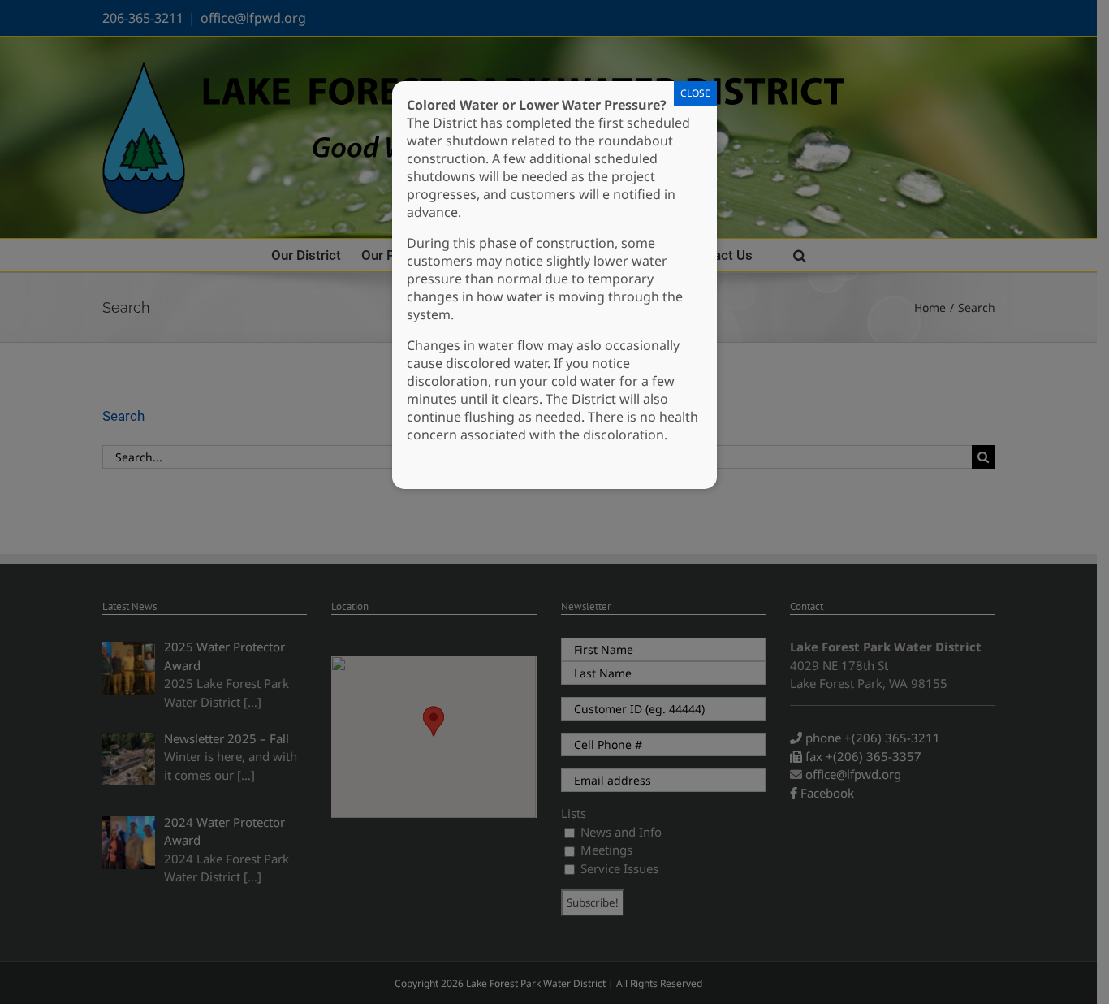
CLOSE (695, 93)
